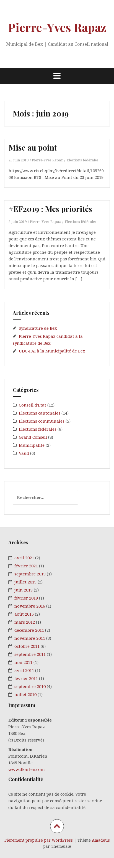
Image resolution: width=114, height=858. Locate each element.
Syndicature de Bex (38, 328)
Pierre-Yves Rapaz (57, 27)
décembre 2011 (29, 630)
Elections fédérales (83, 160)
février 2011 (26, 678)
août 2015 (24, 614)
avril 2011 (24, 670)
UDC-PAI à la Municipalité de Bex (52, 351)
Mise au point (33, 147)
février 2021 (26, 565)
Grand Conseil (33, 437)
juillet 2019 (25, 582)
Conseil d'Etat (32, 405)
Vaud (24, 453)
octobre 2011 (27, 646)
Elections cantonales (39, 413)
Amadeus (101, 840)
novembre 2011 (29, 638)
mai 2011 (23, 662)
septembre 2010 (30, 686)
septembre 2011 (30, 654)
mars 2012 (24, 622)
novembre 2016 (29, 606)
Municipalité (32, 445)
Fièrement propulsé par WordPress (38, 840)
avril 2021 (24, 557)
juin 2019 (23, 590)
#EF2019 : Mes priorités (50, 209)
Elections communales (41, 421)
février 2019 (26, 598)
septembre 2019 (30, 574)
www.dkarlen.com (26, 769)
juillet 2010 (25, 694)
